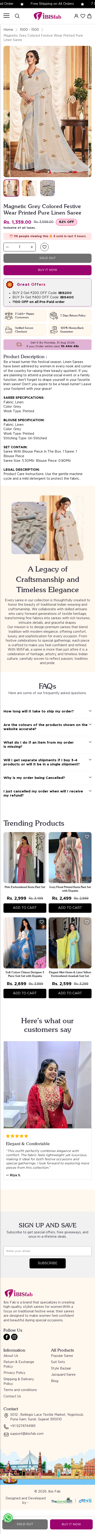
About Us (10, 1356)
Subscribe (47, 1263)
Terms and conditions (20, 1390)
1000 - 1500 (29, 29)
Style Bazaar (61, 1368)
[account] (76, 16)
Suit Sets (58, 1362)
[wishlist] (83, 16)
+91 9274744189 (23, 1426)
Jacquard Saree (63, 1374)
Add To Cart (25, 908)
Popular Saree (62, 1356)
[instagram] (14, 1337)
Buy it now (47, 270)
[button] (45, 247)
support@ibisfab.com (27, 1433)
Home (8, 29)
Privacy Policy (14, 1373)
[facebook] (6, 1337)
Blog (54, 1381)
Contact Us (12, 1396)
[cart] (89, 16)
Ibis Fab (54, 1491)
